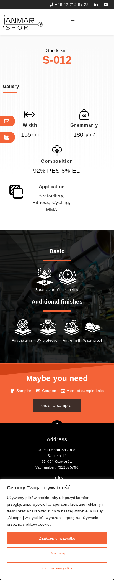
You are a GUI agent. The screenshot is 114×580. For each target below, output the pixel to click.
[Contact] (7, 121)
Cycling (60, 202)
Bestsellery (50, 195)
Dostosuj (57, 553)
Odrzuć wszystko (57, 568)
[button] (57, 405)
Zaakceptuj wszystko (57, 538)
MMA (51, 209)
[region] (57, 529)
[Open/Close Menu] (91, 22)
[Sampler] (7, 137)
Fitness (41, 202)
